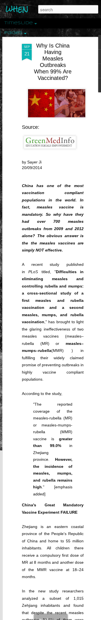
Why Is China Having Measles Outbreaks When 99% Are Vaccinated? (53, 61)
